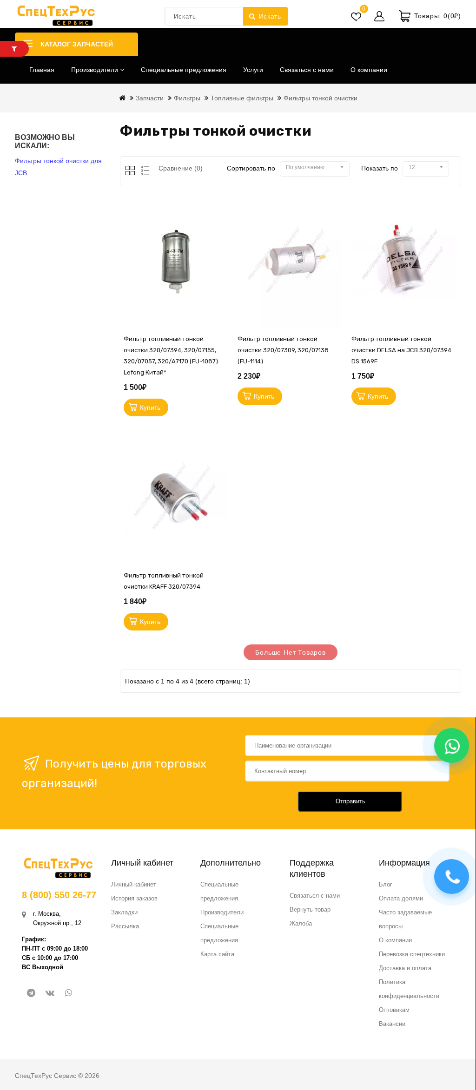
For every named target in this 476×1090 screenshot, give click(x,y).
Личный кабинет (133, 884)
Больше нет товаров (290, 652)
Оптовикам (394, 1009)
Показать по (379, 168)
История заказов (134, 898)
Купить (150, 407)
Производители (95, 69)
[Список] (143, 171)
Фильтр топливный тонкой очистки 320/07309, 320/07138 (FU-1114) (283, 350)
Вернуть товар (310, 909)
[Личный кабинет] (379, 16)
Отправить (350, 801)
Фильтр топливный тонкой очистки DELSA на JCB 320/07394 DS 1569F (401, 350)
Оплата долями (401, 898)
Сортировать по (251, 168)
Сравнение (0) (181, 168)
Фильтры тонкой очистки (320, 98)
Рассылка (125, 926)
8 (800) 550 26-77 (59, 895)
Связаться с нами (307, 69)
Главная (41, 69)
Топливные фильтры (242, 98)
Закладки (124, 912)
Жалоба (301, 923)
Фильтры (187, 98)
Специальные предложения (183, 69)
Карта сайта (217, 954)
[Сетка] (131, 171)
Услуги (253, 69)
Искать (270, 16)
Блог (385, 884)
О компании (368, 69)
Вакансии (392, 1023)
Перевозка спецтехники (412, 954)
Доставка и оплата (405, 968)
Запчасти (150, 98)
